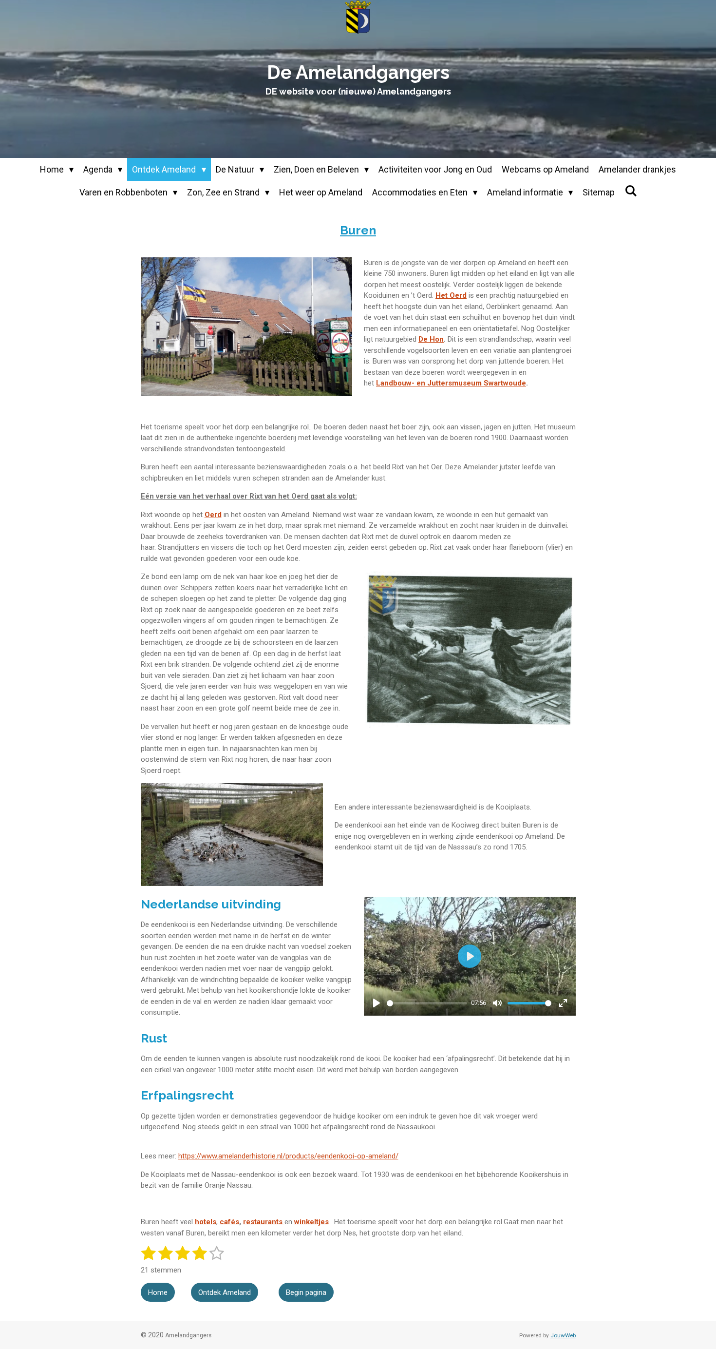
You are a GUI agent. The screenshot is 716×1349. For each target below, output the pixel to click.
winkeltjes (311, 1221)
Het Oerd (451, 295)
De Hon (431, 339)
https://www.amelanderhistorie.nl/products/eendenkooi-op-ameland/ (288, 1156)
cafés (229, 1221)
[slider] (427, 1003)
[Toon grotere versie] (247, 326)
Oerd (213, 514)
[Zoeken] (630, 191)
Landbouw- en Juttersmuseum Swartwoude (451, 383)
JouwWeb (563, 1335)
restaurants (263, 1221)
